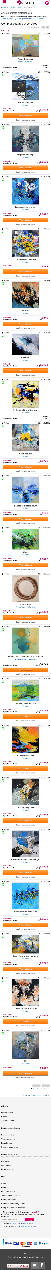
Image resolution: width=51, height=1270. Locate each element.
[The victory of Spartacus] (25, 992)
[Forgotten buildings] (25, 139)
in (32, 1253)
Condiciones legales (8, 1200)
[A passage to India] (25, 740)
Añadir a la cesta (25, 116)
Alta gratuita (5, 1161)
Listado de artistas (8, 1191)
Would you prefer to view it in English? (36, 1095)
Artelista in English (8, 1121)
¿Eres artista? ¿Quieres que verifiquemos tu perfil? (22, 19)
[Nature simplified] (25, 86)
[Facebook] (41, 1265)
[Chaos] (25, 539)
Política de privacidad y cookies (13, 1204)
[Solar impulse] (25, 437)
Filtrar (3, 31)
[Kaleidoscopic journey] (25, 191)
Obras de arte (10, 7)
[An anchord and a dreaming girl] (25, 844)
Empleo (4, 1117)
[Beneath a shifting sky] (25, 690)
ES (19, 1253)
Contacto (4, 1187)
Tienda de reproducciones (11, 1196)
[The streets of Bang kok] (25, 243)
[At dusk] (25, 295)
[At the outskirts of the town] (25, 394)
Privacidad (24, 1226)
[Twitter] (34, 1265)
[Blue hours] (25, 344)
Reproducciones (7, 1143)
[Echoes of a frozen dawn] (25, 490)
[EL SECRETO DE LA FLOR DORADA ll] (25, 641)
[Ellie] (25, 1045)
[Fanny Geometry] (25, 46)
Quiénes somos (7, 1113)
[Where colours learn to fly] (25, 896)
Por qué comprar (7, 1135)
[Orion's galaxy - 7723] (25, 792)
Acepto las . (19, 1223)
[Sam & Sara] (25, 588)
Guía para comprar (8, 1139)
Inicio (3, 7)
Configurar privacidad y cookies (13, 1208)
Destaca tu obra (7, 1169)
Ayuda (3, 1183)
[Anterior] (43, 27)
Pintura (19, 7)
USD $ (26, 1253)
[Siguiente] (47, 27)
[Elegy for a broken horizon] (25, 944)
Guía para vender (7, 1165)
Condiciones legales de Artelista (23, 1223)
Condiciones (32, 1226)
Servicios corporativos (9, 1147)
